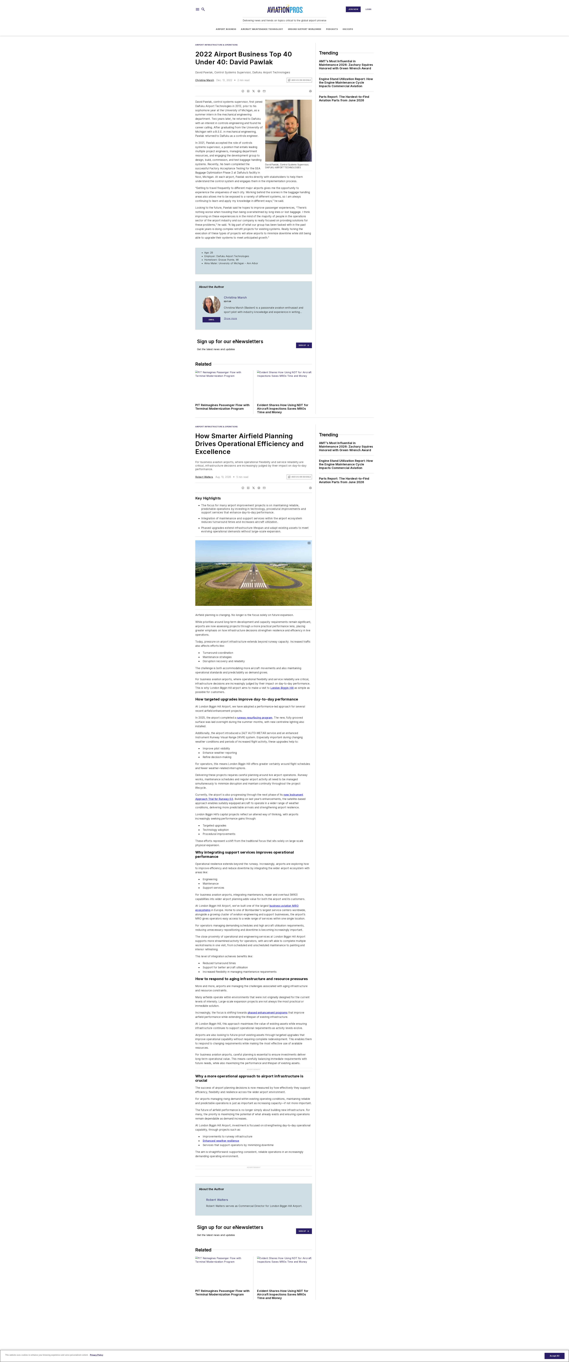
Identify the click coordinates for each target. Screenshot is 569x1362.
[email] (264, 91)
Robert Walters (204, 476)
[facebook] (242, 91)
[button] (197, 9)
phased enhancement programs (268, 1012)
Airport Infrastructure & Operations (216, 45)
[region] (284, 1356)
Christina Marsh (204, 80)
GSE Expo (348, 29)
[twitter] (253, 91)
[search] (203, 9)
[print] (310, 91)
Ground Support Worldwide (304, 29)
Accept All (554, 1356)
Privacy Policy (96, 1355)
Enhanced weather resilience (221, 1135)
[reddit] (258, 91)
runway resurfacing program (254, 717)
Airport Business (226, 29)
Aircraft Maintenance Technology (262, 29)
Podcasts (332, 29)
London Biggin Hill (282, 687)
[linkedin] (248, 91)
